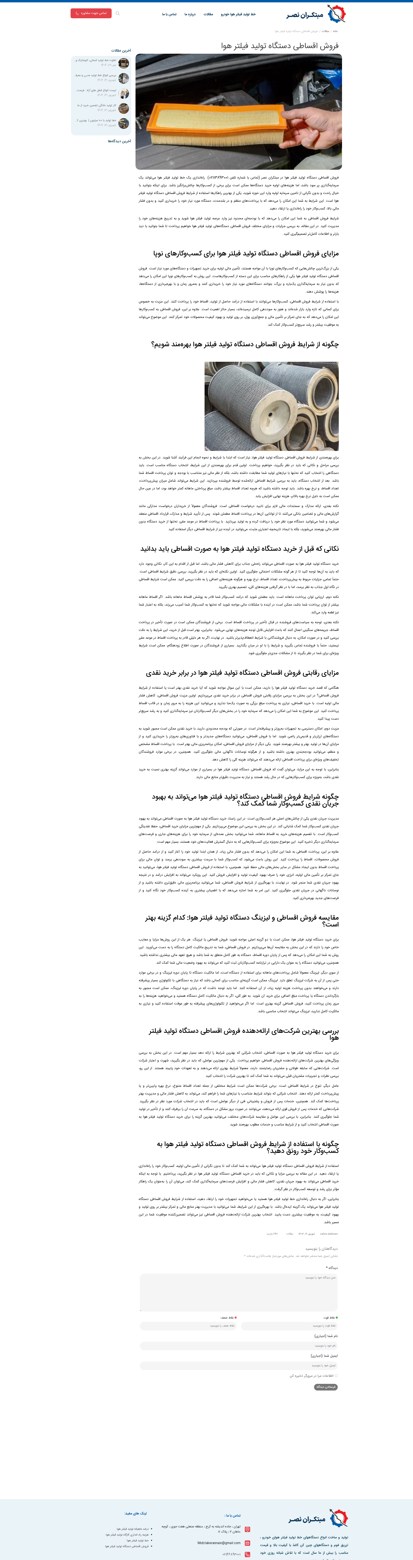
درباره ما (190, 14)
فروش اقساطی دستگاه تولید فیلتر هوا (127, 1546)
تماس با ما (169, 14)
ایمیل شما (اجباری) (324, 1356)
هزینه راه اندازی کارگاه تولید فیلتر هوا (127, 1535)
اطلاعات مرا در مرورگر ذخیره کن (311, 1376)
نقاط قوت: (329, 1318)
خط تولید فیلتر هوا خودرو (238, 14)
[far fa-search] (118, 14)
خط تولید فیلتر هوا (138, 1540)
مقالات (208, 14)
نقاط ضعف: (227, 1318)
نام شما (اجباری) (326, 1336)
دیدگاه (332, 1268)
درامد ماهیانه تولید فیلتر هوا (133, 1529)
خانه (335, 31)
